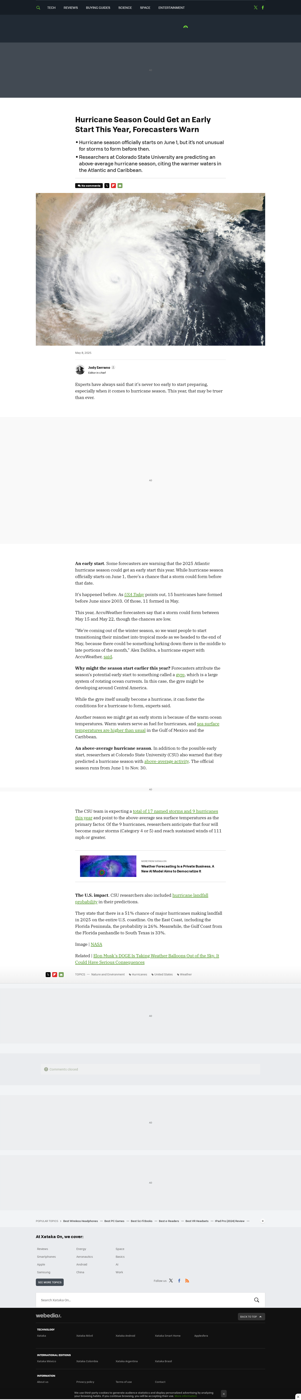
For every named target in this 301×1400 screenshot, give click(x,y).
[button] (101, 367)
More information (186, 1396)
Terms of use (124, 1382)
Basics (120, 1256)
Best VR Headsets (197, 1221)
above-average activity (166, 761)
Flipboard (113, 185)
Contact (160, 1382)
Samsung (43, 1272)
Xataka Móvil (84, 1335)
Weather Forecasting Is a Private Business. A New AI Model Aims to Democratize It (177, 868)
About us (42, 1382)
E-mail (120, 185)
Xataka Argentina (127, 1361)
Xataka (41, 1335)
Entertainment (171, 7)
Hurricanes (139, 974)
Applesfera (201, 1335)
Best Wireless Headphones (80, 1221)
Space (145, 7)
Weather (186, 974)
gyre (180, 674)
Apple (41, 1264)
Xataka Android (125, 1335)
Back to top (248, 1316)
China (80, 1272)
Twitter (255, 7)
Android (81, 1264)
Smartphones (46, 1256)
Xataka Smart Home (168, 1335)
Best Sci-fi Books (142, 1221)
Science (125, 7)
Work (119, 1272)
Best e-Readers (169, 1221)
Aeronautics (84, 1256)
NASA (96, 944)
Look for (256, 1300)
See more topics (49, 1282)
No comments (90, 185)
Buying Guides (98, 7)
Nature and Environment (108, 974)
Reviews (71, 7)
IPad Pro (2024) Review (230, 1221)
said (108, 656)
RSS (187, 1280)
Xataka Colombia (87, 1361)
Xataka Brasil (163, 1361)
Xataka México (46, 1361)
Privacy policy (85, 1382)
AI (117, 1264)
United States (163, 974)
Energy (81, 1249)
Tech (51, 7)
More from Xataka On (153, 861)
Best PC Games (114, 1221)
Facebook (262, 7)
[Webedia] (48, 1315)
